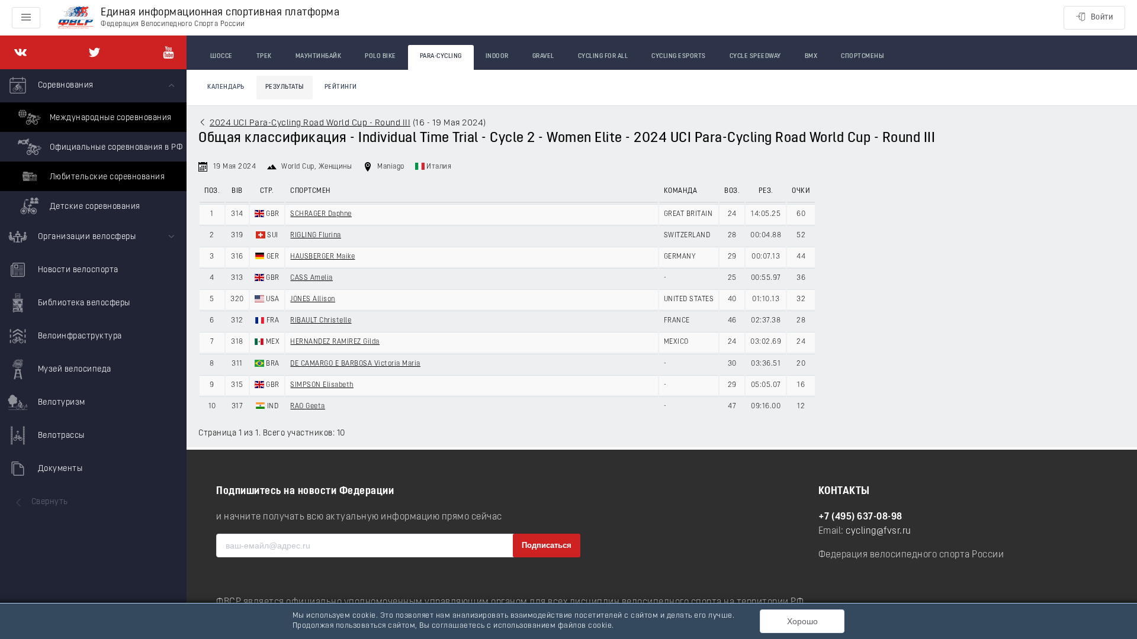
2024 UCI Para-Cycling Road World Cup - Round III (310, 123)
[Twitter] (94, 52)
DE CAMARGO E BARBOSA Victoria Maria (355, 363)
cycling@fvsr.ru (878, 531)
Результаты (284, 87)
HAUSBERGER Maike (322, 256)
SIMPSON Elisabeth (322, 385)
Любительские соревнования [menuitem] (106, 177)
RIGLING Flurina (315, 235)
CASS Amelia (311, 278)
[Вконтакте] (20, 52)
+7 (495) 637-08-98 (860, 517)
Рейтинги (341, 87)
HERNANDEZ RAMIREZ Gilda (335, 342)
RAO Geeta (307, 406)
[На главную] (76, 18)
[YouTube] (168, 52)
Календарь (226, 87)
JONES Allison (312, 299)
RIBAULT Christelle (320, 320)
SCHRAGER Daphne (321, 214)
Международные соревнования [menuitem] (109, 118)
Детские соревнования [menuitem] (93, 206)
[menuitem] (93, 145)
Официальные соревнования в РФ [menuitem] (114, 147)
